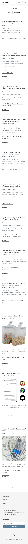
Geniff (17, 234)
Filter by (9, 12)
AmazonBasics (11, 234)
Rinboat (14, 103)
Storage (4, 40)
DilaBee (12, 267)
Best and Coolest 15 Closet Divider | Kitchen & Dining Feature (14, 120)
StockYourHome (20, 38)
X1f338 (14, 357)
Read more (5, 43)
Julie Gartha (11, 539)
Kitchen (13, 38)
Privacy (5, 503)
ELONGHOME (11, 169)
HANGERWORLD (6, 236)
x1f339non (4, 472)
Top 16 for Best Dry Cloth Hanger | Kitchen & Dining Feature (13, 218)
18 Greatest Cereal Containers (12, 316)
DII (17, 300)
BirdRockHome (11, 300)
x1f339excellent (20, 470)
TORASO (9, 138)
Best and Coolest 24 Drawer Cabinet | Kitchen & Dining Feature (14, 55)
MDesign (20, 202)
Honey (9, 38)
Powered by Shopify (18, 539)
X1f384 (22, 357)
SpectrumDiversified (7, 302)
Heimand (9, 136)
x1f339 (14, 470)
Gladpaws (10, 202)
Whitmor (9, 40)
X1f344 (18, 357)
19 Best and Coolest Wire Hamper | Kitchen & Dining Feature (14, 284)
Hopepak (19, 71)
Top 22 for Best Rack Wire (11, 373)
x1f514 (14, 415)
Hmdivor (15, 136)
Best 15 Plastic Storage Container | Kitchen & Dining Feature (14, 251)
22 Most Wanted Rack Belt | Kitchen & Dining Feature (11, 153)
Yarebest (9, 105)
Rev (21, 169)
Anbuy (9, 71)
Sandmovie (20, 103)
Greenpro (14, 71)
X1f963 (3, 359)
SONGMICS (9, 72)
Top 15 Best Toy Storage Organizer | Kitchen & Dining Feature (14, 186)
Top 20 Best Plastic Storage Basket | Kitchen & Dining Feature (13, 87)
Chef (8, 267)
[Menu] (25, 2)
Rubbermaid (5, 269)
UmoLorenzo (10, 171)
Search (5, 499)
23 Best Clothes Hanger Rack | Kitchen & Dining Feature (12, 22)
